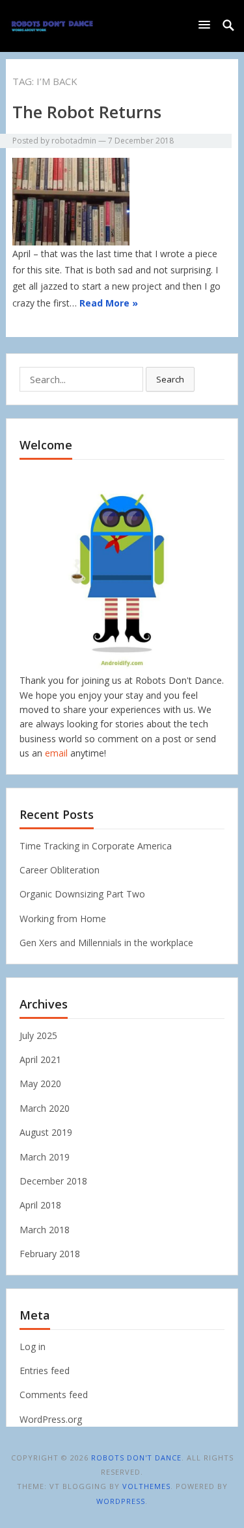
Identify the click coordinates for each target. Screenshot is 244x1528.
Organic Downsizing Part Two (82, 894)
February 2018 (50, 1253)
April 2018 (40, 1205)
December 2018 (53, 1181)
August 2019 (46, 1132)
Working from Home (63, 918)
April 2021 (40, 1059)
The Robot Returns (86, 111)
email (56, 753)
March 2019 (45, 1157)
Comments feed (54, 1394)
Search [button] (170, 379)
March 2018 (45, 1229)
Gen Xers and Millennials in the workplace (106, 942)
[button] (206, 24)
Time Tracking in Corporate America (96, 846)
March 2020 (45, 1108)
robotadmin (73, 140)
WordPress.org (51, 1419)
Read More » (108, 303)
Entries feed (45, 1370)
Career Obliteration (60, 870)
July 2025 (38, 1035)
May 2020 (40, 1083)
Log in (33, 1346)
